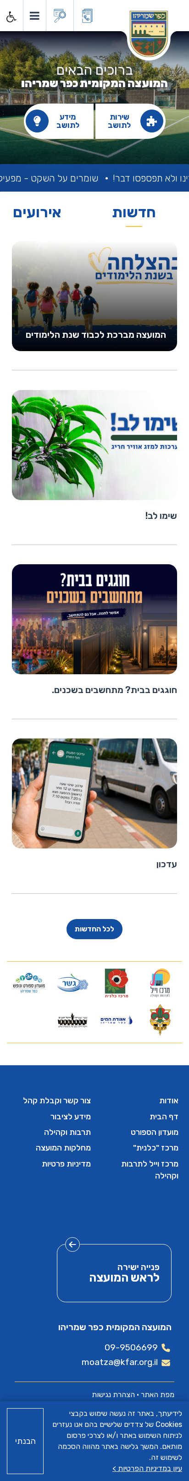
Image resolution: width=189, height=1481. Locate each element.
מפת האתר (157, 1394)
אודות (168, 1100)
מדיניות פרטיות (66, 1163)
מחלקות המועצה (63, 1147)
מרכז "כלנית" (155, 1147)
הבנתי (25, 1441)
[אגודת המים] (116, 1020)
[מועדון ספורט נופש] (29, 983)
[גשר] (72, 983)
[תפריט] (34, 15)
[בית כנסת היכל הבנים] (72, 1020)
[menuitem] (138, 1101)
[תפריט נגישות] (10, 17)
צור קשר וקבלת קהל (57, 1100)
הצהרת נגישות (113, 1394)
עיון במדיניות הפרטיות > (147, 1468)
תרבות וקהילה (67, 1132)
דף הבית (164, 1116)
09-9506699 (131, 1347)
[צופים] (160, 1020)
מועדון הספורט (154, 1132)
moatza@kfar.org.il (120, 1362)
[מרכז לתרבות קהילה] (160, 983)
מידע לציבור (70, 1116)
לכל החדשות (94, 929)
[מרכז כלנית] (116, 983)
